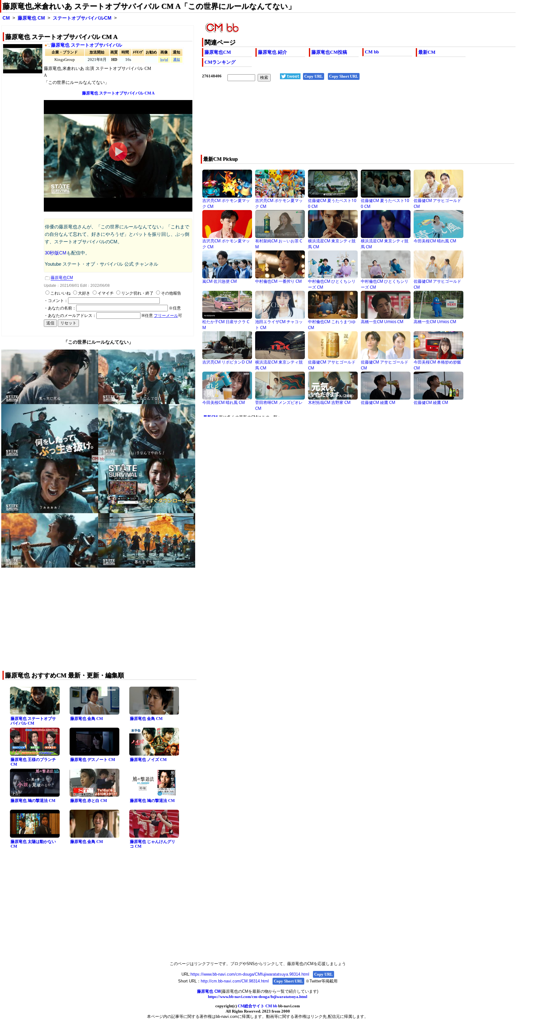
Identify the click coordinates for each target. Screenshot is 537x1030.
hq (162, 59)
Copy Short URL (343, 76)
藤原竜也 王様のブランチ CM (33, 762)
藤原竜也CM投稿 (329, 52)
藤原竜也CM (217, 52)
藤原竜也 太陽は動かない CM (33, 844)
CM (6, 18)
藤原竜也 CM (31, 18)
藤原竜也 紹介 (272, 52)
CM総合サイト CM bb (257, 1006)
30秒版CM (56, 252)
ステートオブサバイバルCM (82, 18)
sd (166, 59)
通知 (176, 59)
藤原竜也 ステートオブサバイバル (86, 45)
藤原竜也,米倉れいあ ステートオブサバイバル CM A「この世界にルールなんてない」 (149, 6)
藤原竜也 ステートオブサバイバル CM (33, 721)
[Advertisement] (327, 122)
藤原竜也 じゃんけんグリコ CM (152, 844)
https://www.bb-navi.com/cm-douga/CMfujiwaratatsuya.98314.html (249, 974)
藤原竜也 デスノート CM (92, 759)
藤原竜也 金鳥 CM (86, 718)
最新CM (426, 52)
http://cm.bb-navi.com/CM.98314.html (235, 981)
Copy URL (313, 76)
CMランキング (220, 62)
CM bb (372, 51)
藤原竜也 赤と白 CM (88, 800)
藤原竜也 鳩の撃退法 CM (33, 800)
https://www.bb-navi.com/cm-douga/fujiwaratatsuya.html (257, 996)
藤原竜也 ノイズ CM (148, 759)
